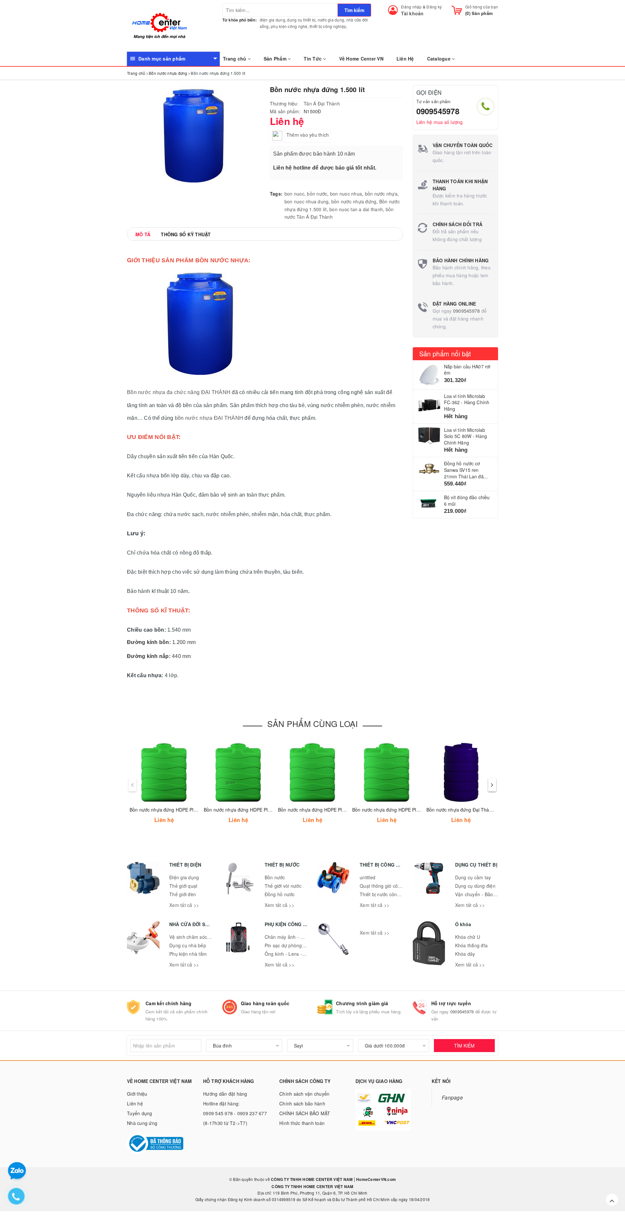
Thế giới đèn (182, 894)
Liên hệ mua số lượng (439, 122)
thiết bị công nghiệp (328, 26)
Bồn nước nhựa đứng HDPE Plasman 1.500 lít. (179, 809)
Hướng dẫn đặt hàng (225, 1093)
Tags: (276, 193)
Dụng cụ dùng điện (475, 886)
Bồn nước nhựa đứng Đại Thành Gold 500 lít (473, 809)
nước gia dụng (331, 19)
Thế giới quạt (183, 886)
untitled (367, 877)
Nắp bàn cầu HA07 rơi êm (467, 369)
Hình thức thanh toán (302, 1123)
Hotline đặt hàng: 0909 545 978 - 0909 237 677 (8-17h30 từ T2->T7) (235, 1113)
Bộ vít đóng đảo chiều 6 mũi (467, 500)
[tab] (142, 234)
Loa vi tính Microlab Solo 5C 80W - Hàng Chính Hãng (465, 436)
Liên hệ (135, 1103)
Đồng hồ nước (280, 894)
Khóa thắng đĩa (471, 945)
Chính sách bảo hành (302, 1103)
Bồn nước (275, 877)
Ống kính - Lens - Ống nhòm (295, 954)
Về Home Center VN (361, 58)
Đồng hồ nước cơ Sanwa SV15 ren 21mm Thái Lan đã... (466, 469)
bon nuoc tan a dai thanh (356, 209)
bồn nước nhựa (381, 193)
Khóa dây (465, 954)
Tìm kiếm (354, 10)
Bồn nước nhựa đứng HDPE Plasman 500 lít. (325, 809)
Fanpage (452, 1097)
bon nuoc (294, 193)
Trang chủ (235, 58)
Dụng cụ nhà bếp (187, 945)
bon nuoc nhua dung (307, 201)
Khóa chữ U (467, 937)
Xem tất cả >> (184, 905)
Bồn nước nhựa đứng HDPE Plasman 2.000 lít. (253, 809)
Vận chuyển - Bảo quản (480, 894)
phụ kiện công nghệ (289, 26)
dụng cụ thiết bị (301, 19)
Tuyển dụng (139, 1113)
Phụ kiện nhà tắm (188, 954)
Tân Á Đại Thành (322, 103)
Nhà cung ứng (142, 1123)
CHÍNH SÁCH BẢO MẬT (304, 1113)
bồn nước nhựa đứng (354, 201)
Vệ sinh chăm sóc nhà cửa (197, 937)
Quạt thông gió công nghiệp (389, 886)
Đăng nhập (411, 6)
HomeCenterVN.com (375, 1179)
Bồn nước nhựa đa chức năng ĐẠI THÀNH (178, 392)
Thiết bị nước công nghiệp (387, 894)
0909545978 (437, 110)
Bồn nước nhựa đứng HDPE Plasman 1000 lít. (400, 809)
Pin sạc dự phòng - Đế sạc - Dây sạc (304, 945)
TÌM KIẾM (464, 1045)
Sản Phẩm (276, 58)
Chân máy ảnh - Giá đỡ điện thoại (301, 937)
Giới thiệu (137, 1093)
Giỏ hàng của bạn (481, 6)
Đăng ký (434, 6)
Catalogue (439, 58)
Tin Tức (313, 58)
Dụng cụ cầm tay (473, 877)
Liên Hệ (405, 58)
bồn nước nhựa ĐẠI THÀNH (209, 418)
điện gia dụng (272, 19)
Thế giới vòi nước (283, 886)
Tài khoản (412, 13)
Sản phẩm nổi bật (445, 353)
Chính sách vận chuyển (304, 1093)
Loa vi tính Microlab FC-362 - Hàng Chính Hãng (467, 402)
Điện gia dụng (184, 877)
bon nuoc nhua (346, 193)
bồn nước (317, 193)
